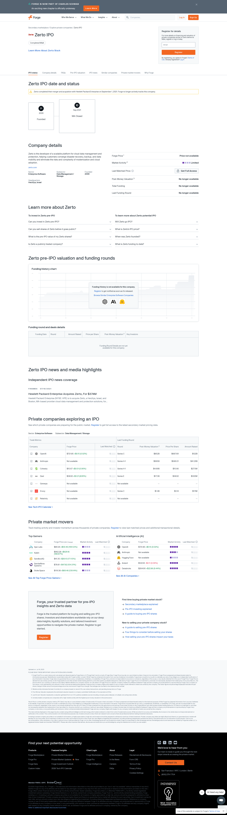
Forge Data (33, 764)
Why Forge (149, 73)
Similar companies (109, 73)
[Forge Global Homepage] (34, 17)
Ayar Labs (38, 547)
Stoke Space (39, 570)
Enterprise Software (37, 174)
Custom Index (34, 768)
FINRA (37, 783)
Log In (182, 17)
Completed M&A (37, 43)
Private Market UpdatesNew (65, 759)
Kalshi (36, 553)
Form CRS (134, 759)
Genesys (43, 483)
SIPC (44, 783)
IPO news (93, 73)
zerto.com (32, 167)
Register (178, 52)
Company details (49, 73)
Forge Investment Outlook (62, 764)
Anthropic (44, 461)
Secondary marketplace (38, 27)
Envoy (42, 491)
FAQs (63, 73)
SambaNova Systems (39, 564)
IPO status (33, 73)
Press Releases (116, 755)
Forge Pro (32, 759)
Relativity (44, 498)
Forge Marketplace (36, 755)
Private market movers (130, 73)
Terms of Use (135, 764)
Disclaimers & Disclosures (140, 755)
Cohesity (43, 468)
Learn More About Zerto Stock (44, 50)
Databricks (126, 568)
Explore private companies (61, 27)
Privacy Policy (135, 768)
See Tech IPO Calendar (39, 507)
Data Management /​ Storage (65, 175)
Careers (113, 764)
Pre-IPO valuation (77, 73)
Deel (42, 476)
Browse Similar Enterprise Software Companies (113, 295)
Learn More (91, 8)
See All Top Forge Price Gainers (44, 578)
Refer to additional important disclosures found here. (47, 807)
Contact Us (171, 762)
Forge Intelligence (93, 764)
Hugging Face (127, 558)
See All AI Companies (127, 575)
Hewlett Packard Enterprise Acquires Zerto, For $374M (62, 393)
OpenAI (43, 454)
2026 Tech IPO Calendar (61, 768)
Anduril (125, 563)
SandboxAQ (39, 559)
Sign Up (193, 17)
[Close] (223, 811)
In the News (114, 759)
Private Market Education (62, 755)
